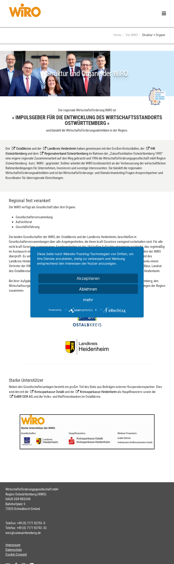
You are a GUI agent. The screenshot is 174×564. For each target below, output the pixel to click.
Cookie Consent (16, 554)
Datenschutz (13, 550)
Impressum (12, 545)
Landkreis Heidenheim (61, 149)
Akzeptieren (88, 278)
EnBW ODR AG (23, 397)
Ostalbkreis (24, 149)
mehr (88, 299)
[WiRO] (24, 10)
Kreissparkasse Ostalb (49, 392)
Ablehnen (88, 288)
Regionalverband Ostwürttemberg (66, 154)
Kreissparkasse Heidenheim (98, 392)
